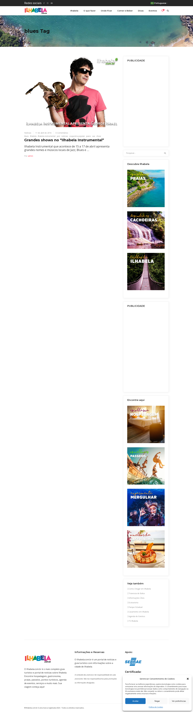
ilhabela (33, 136)
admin (30, 156)
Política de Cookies (156, 707)
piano (88, 136)
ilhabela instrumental (46, 136)
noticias (64, 136)
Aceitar (135, 701)
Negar (157, 701)
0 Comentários (62, 133)
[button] (187, 679)
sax (93, 136)
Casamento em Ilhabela (139, 611)
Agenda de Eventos (137, 616)
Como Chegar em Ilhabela (140, 589)
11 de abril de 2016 (43, 133)
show (98, 136)
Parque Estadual (135, 607)
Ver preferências (179, 701)
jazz (58, 136)
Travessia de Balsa (137, 593)
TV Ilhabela (133, 621)
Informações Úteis (136, 598)
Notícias (27, 133)
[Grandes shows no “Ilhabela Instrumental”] (71, 91)
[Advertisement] (146, 103)
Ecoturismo (133, 602)
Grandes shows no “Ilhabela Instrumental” (64, 140)
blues (26, 136)
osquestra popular (77, 136)
